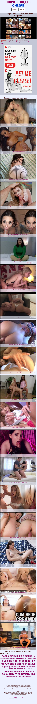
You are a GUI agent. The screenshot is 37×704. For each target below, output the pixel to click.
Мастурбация (20, 42)
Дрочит (11, 42)
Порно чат (22, 9)
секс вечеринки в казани (20, 669)
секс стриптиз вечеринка (18, 673)
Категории (15, 9)
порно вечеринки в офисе (17, 656)
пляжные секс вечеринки (26, 658)
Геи (6, 42)
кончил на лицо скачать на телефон (18, 676)
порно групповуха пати (13, 666)
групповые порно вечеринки (18, 671)
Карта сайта (18, 697)
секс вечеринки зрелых (23, 664)
